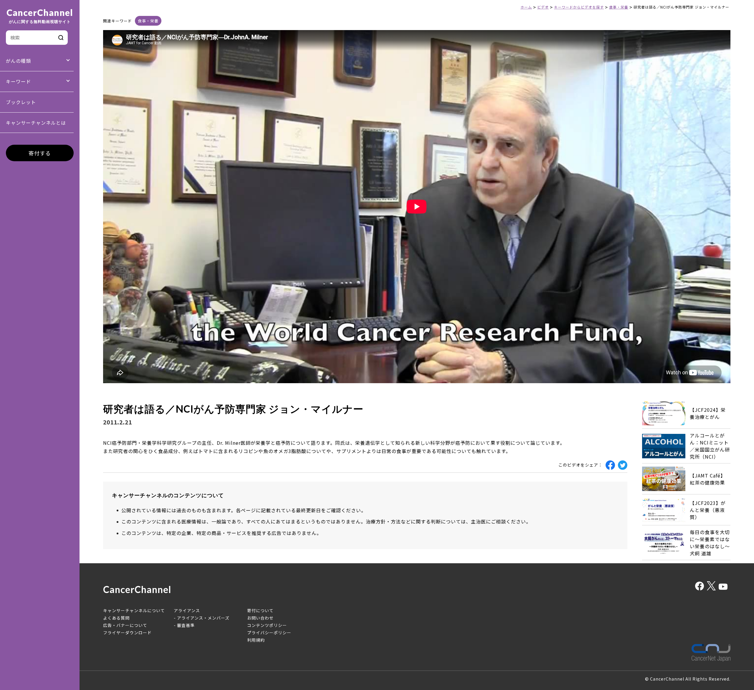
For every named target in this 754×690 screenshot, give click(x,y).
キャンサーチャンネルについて (134, 610)
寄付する (40, 153)
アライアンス (187, 610)
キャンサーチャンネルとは (36, 122)
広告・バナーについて (125, 625)
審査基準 (186, 625)
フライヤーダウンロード (127, 632)
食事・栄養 (148, 21)
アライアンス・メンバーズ (203, 618)
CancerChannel (39, 16)
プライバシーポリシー (269, 632)
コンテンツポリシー (267, 625)
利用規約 (256, 640)
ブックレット (21, 102)
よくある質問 (116, 618)
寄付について (260, 610)
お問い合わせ (260, 618)
